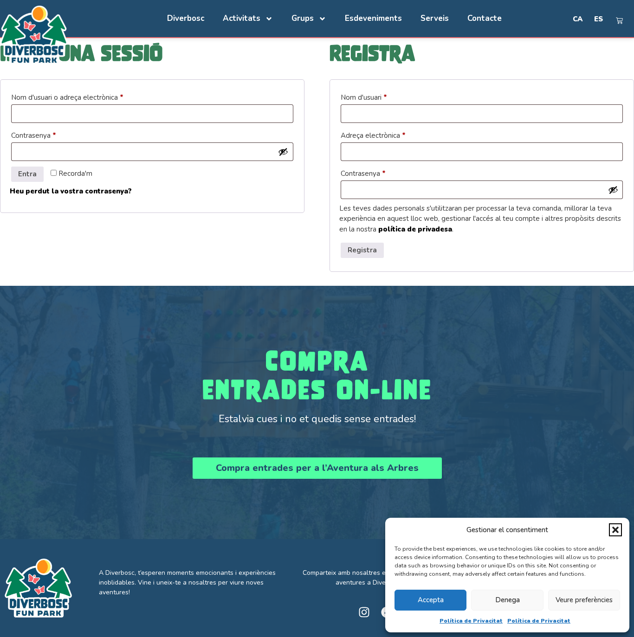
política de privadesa (415, 229)
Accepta (431, 600)
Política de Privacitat (471, 620)
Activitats (241, 18)
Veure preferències (584, 600)
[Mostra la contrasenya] (283, 152)
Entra (27, 174)
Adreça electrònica (388, 134)
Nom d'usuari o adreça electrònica (82, 96)
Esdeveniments (373, 18)
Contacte (484, 18)
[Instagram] (364, 612)
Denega (507, 600)
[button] (615, 529)
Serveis (435, 18)
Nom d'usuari (379, 96)
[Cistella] (619, 21)
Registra (362, 250)
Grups (302, 18)
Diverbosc (185, 18)
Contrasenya (49, 134)
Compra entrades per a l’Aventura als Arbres (317, 468)
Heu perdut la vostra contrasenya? (71, 191)
